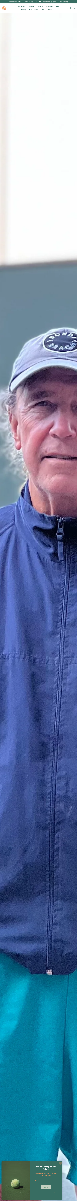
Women (31, 6)
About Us (51, 10)
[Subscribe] (56, 1181)
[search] (67, 8)
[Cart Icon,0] (73, 8)
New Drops (49, 6)
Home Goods (33, 10)
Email (37, 1181)
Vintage (23, 10)
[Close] (60, 1163)
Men (39, 6)
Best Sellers (21, 6)
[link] (46, 1187)
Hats (57, 6)
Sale (43, 10)
